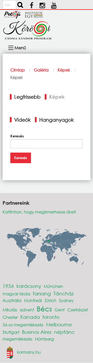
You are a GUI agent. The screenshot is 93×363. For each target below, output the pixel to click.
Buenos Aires (36, 332)
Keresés (17, 136)
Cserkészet (77, 309)
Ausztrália (12, 300)
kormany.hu (29, 351)
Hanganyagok (56, 119)
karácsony (29, 286)
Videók (22, 119)
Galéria (41, 70)
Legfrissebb (27, 96)
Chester (10, 317)
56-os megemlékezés (23, 324)
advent (27, 309)
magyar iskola (16, 293)
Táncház (63, 293)
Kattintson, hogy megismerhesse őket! (39, 212)
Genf (60, 309)
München (53, 286)
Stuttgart (11, 332)
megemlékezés (17, 339)
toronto (50, 317)
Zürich (50, 300)
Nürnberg (44, 339)
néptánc (64, 332)
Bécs (44, 308)
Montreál (33, 300)
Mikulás (10, 309)
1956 (8, 286)
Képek (64, 70)
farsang (42, 293)
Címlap (17, 70)
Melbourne (59, 324)
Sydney (66, 300)
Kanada (30, 317)
